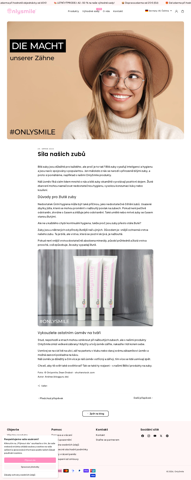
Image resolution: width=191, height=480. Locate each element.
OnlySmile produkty (98, 175)
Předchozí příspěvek (51, 398)
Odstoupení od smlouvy (65, 459)
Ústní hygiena (61, 204)
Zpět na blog (97, 413)
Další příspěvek (143, 397)
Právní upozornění (61, 439)
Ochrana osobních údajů (65, 444)
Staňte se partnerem (107, 439)
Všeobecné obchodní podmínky (69, 449)
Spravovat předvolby (30, 467)
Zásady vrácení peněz (63, 454)
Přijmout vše (30, 460)
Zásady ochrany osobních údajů (19, 474)
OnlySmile (179, 471)
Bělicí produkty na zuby (137, 365)
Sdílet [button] (44, 385)
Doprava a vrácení (61, 434)
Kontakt (100, 434)
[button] (183, 11)
